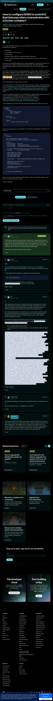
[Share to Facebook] (6, 34)
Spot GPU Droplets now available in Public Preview (13, 1)
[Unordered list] (17, 204)
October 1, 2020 (13, 398)
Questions (22, 9)
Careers (4, 621)
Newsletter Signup (40, 633)
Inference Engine (22, 621)
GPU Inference (6, 668)
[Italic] (5, 204)
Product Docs (31, 9)
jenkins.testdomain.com (25, 71)
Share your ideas (22, 673)
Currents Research (40, 623)
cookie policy (20, 698)
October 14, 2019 (14, 298)
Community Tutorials (40, 616)
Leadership (5, 618)
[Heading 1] (13, 204)
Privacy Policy (6, 635)
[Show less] (47, 235)
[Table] (23, 204)
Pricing (37, 637)
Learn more (32, 508)
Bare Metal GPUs (22, 619)
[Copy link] (13, 34)
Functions (21, 633)
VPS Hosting (5, 670)
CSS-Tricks (38, 619)
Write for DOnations (40, 621)
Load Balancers (22, 637)
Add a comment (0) (32, 197)
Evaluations (21, 625)
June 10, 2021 (14, 417)
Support (21, 666)
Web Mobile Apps (6, 679)
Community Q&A (39, 618)
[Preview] (47, 204)
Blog (4, 619)
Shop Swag (38, 647)
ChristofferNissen (14, 396)
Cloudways (21, 658)
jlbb (9, 42)
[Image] (11, 204)
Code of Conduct (39, 645)
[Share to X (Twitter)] (3, 34)
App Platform (22, 635)
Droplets (21, 629)
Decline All (45, 696)
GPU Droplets (22, 618)
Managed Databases (23, 639)
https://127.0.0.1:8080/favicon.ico (11, 99)
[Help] (48, 204)
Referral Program (6, 627)
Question (5, 29)
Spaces (20, 641)
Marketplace (38, 635)
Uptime (20, 649)
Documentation (39, 641)
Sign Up (6, 508)
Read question (8, 470)
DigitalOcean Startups (40, 625)
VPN (3, 673)
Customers (5, 623)
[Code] (24, 204)
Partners (4, 625)
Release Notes (39, 643)
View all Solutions (6, 685)
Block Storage (22, 643)
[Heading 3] (16, 204)
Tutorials (16, 9)
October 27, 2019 (14, 237)
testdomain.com (41, 63)
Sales (20, 668)
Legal (4, 633)
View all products (14, 592)
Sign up (39, 4)
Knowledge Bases (23, 616)
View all (24, 446)
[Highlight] (12, 204)
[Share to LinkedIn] (8, 34)
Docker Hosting (6, 675)
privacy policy (33, 694)
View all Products (23, 660)
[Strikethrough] (8, 204)
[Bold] (4, 204)
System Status (22, 671)
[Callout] (21, 204)
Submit (9, 559)
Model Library (22, 627)
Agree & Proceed (45, 694)
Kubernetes (21, 631)
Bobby (11, 259)
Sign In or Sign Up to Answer (11, 220)
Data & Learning (22, 623)
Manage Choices (45, 698)
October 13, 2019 (14, 260)
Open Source (39, 631)
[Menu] (48, 5)
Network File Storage (23, 645)
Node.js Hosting (6, 677)
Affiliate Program (6, 629)
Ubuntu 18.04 (12, 24)
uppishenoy (13, 416)
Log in (32, 4)
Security (4, 637)
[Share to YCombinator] (11, 34)
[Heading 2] (15, 204)
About (4, 616)
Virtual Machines (6, 683)
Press (4, 631)
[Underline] (6, 204)
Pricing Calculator (39, 639)
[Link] (9, 204)
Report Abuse (22, 670)
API (20, 647)
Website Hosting (6, 671)
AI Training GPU (6, 666)
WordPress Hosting (7, 681)
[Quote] (20, 204)
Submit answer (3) (20, 197)
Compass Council (39, 629)
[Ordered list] (19, 204)
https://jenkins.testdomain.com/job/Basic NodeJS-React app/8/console (20, 100)
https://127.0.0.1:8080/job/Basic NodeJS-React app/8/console (29, 88)
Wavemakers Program (40, 627)
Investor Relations (6, 639)
